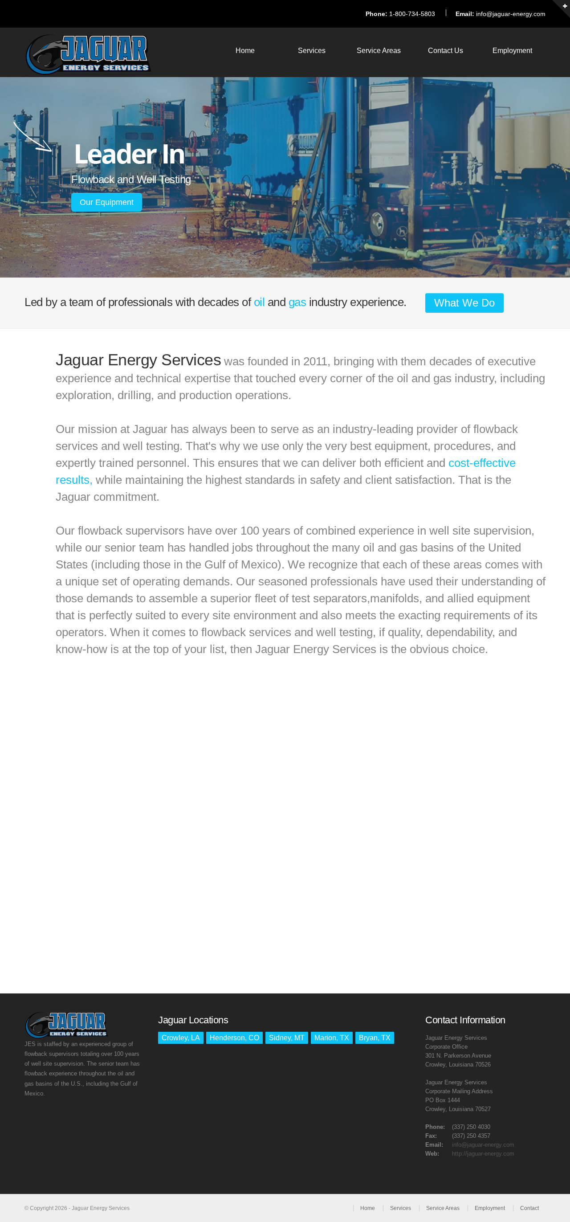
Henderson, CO (234, 1038)
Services (312, 50)
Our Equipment (107, 202)
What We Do (464, 303)
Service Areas (379, 50)
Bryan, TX (375, 1038)
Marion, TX (331, 1038)
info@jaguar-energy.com (511, 13)
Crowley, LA (181, 1038)
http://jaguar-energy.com (483, 1153)
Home (245, 50)
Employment (512, 50)
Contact (529, 1208)
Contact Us (445, 50)
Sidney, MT (287, 1038)
